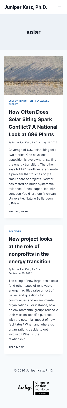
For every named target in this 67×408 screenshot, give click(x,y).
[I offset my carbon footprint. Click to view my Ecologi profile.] (33, 388)
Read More (18, 211)
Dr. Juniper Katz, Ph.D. (25, 142)
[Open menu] (59, 7)
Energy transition (21, 100)
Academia (15, 231)
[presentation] (33, 75)
